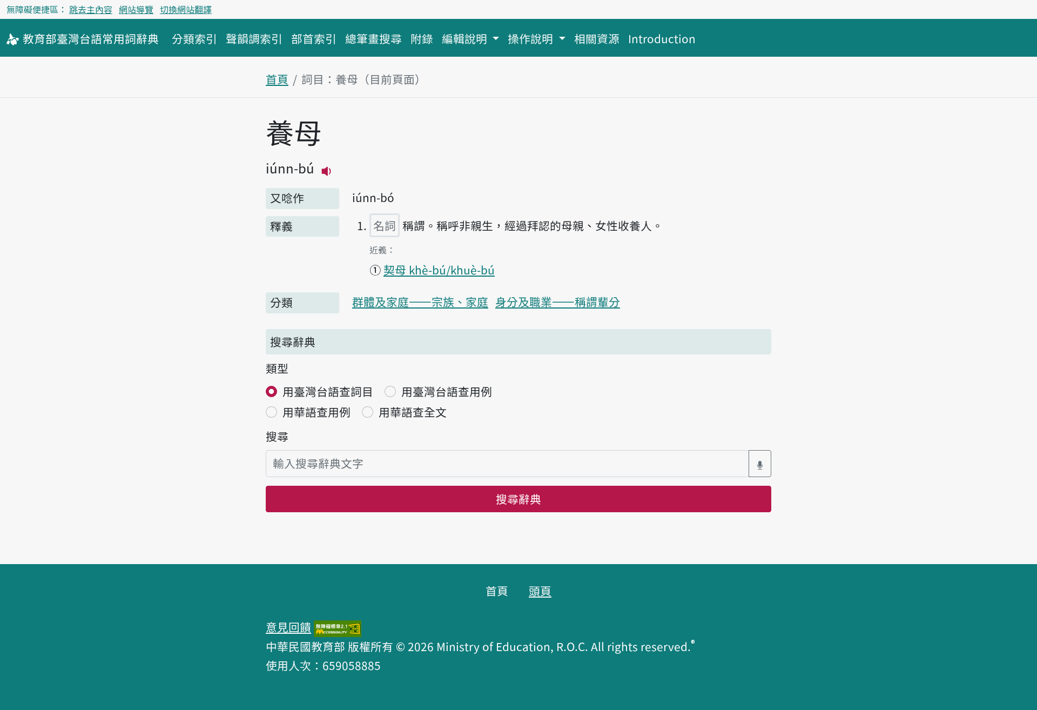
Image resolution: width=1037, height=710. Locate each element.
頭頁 (540, 590)
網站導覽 (136, 9)
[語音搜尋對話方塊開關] (760, 463)
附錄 (421, 38)
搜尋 (277, 436)
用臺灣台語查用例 (446, 391)
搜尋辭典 (518, 499)
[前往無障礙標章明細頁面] (337, 627)
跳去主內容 (90, 9)
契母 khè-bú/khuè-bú (439, 270)
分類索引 (194, 38)
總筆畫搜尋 (373, 38)
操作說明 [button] (532, 38)
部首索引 (313, 38)
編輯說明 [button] (466, 38)
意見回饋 (288, 627)
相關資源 (596, 38)
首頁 (277, 79)
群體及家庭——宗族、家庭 (420, 301)
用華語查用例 (316, 412)
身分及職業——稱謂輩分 (557, 301)
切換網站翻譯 (186, 9)
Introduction (662, 38)
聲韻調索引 (254, 38)
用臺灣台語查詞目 (327, 391)
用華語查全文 (413, 412)
